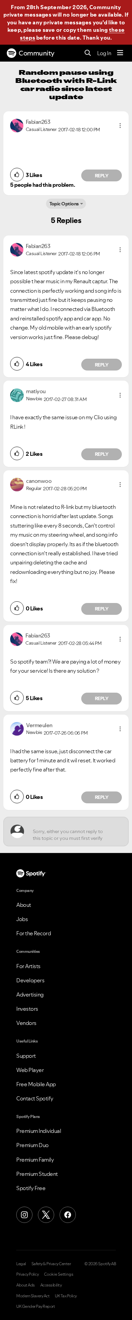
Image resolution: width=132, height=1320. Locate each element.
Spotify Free (30, 1188)
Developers (30, 980)
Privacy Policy (27, 1274)
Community (36, 53)
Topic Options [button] (64, 203)
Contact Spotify (34, 1098)
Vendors (26, 1023)
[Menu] (120, 53)
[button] (120, 125)
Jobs (22, 919)
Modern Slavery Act (32, 1296)
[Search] (88, 53)
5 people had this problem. (42, 184)
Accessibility (51, 1285)
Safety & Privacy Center (51, 1264)
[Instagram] (24, 1215)
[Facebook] (68, 1215)
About (23, 905)
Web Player (30, 1070)
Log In (104, 53)
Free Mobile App (36, 1084)
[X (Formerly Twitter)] (46, 1215)
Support (26, 1055)
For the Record (33, 933)
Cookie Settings (58, 1274)
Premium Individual (38, 1131)
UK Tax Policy (66, 1296)
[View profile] (16, 125)
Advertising (30, 994)
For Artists (28, 966)
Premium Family (35, 1159)
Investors (27, 1008)
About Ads (25, 1285)
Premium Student (37, 1174)
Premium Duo (32, 1145)
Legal (21, 1264)
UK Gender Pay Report (35, 1306)
